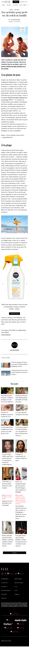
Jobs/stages (18, 578)
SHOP (16, 1)
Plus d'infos (3, 607)
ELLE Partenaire (15, 19)
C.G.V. (16, 590)
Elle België (4, 582)
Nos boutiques (19, 582)
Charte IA (4, 598)
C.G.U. (16, 586)
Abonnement (5, 578)
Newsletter (23, 1)
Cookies (17, 594)
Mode (3, 5)
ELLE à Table (23, 5)
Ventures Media (5, 590)
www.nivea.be (5, 335)
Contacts (4, 586)
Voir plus (14, 552)
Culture (15, 5)
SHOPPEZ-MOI (14, 313)
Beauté (9, 5)
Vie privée (4, 594)
